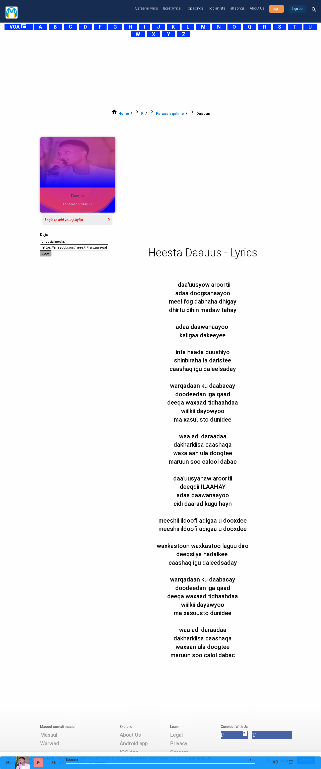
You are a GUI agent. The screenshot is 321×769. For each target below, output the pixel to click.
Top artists (216, 8)
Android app (134, 743)
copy (46, 253)
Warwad (49, 743)
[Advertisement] (154, 73)
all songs (237, 8)
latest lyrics (172, 8)
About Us (257, 8)
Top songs (194, 8)
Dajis (44, 235)
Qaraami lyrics (146, 8)
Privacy (178, 743)
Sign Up (297, 9)
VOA (18, 27)
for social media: (52, 241)
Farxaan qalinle (170, 113)
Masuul (48, 735)
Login (276, 9)
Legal (176, 735)
